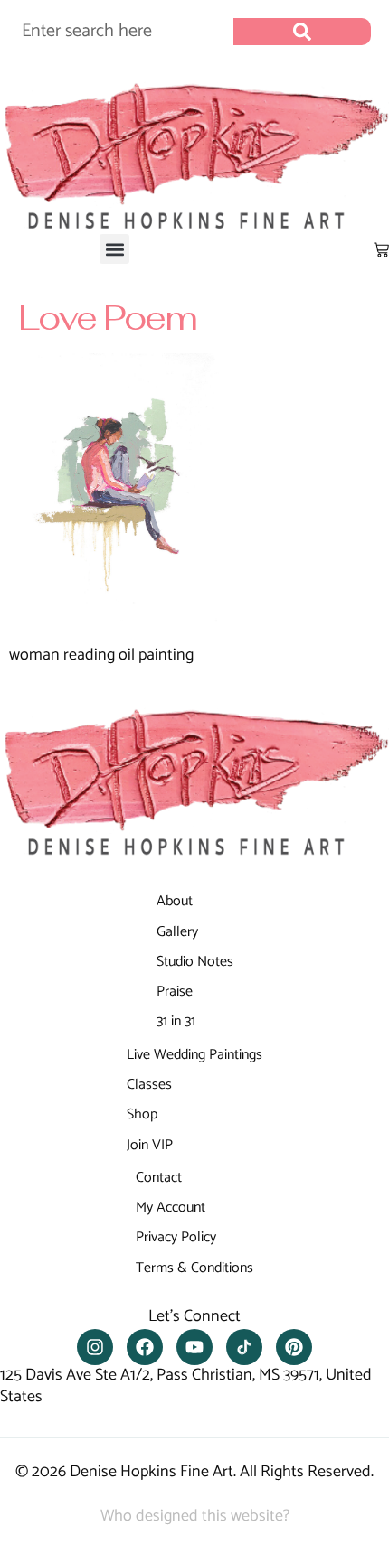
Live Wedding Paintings (194, 1054)
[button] (114, 249)
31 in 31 (176, 1021)
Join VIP (150, 1145)
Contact (159, 1177)
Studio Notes (195, 961)
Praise (175, 991)
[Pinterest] (294, 1347)
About (175, 901)
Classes (149, 1084)
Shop (142, 1114)
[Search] (302, 31)
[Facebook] (145, 1347)
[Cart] (381, 249)
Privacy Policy (176, 1237)
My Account (170, 1207)
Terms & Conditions (194, 1268)
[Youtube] (194, 1347)
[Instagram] (95, 1347)
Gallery (177, 931)
